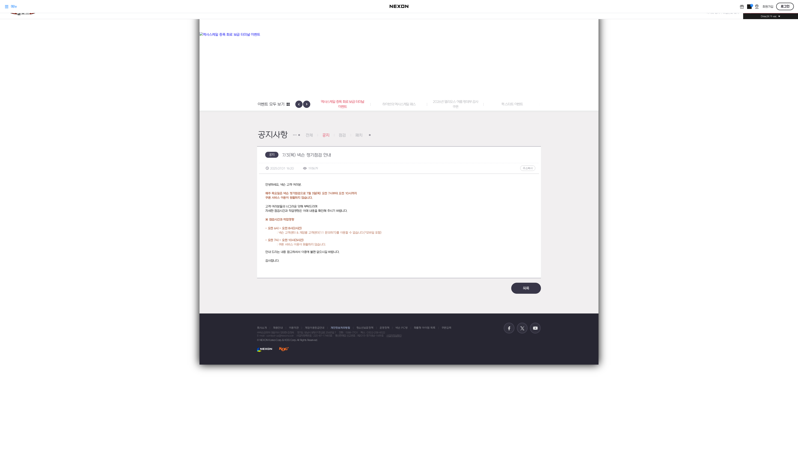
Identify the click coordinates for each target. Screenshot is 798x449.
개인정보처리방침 (340, 327)
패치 (358, 135)
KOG (284, 349)
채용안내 (278, 327)
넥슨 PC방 (401, 327)
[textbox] (399, 223)
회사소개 (262, 327)
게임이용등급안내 (314, 327)
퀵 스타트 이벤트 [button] (463, 104)
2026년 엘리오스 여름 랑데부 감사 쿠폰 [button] (407, 104)
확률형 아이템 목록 (424, 327)
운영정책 (384, 327)
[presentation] (299, 104)
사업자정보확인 (393, 335)
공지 (325, 135)
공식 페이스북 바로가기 (509, 328)
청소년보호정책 (364, 327)
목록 (526, 288)
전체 (309, 135)
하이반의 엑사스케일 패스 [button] (350, 104)
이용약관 (294, 327)
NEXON (264, 349)
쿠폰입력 (446, 327)
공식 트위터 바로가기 (522, 328)
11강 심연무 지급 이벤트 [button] (520, 104)
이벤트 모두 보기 (271, 104)
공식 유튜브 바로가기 (535, 328)
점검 (342, 135)
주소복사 (528, 168)
